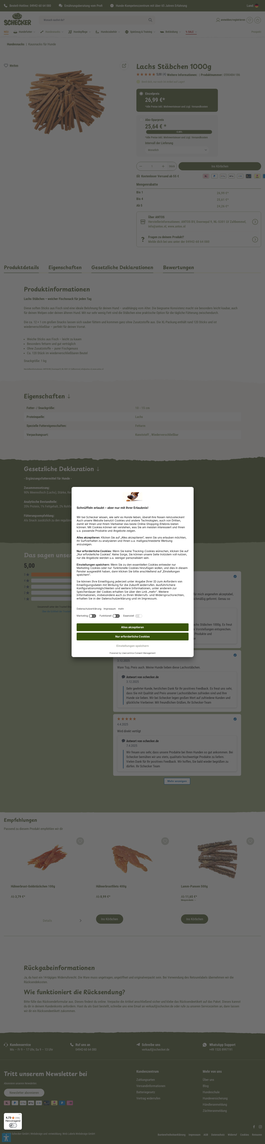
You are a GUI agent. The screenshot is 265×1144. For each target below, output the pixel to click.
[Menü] (19, 1115)
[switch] (13, 1125)
